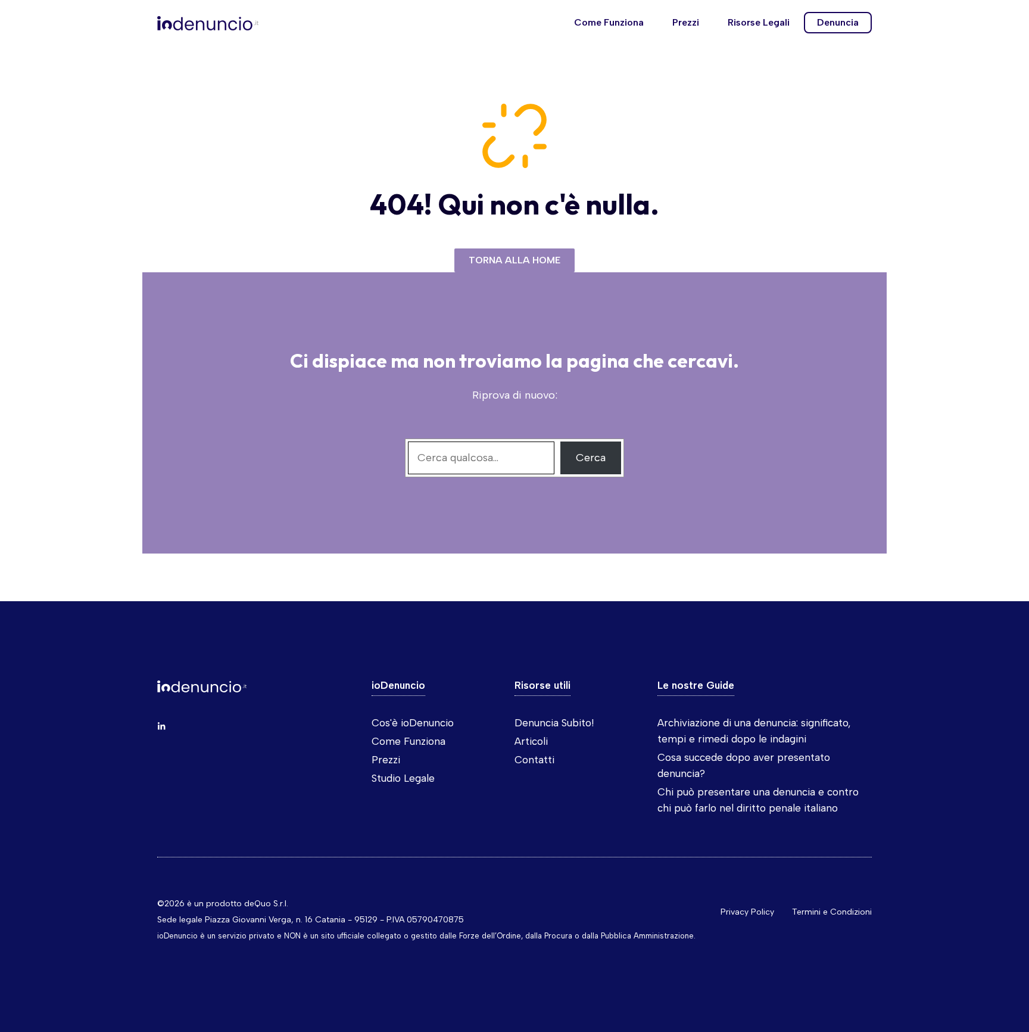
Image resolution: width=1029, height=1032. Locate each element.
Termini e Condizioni (832, 912)
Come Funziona (609, 22)
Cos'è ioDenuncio (413, 723)
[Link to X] (161, 726)
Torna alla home (514, 260)
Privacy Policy (747, 912)
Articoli (531, 741)
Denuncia (838, 22)
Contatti (534, 760)
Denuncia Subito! (554, 723)
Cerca (591, 457)
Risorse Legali (759, 22)
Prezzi (685, 22)
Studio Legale (403, 778)
